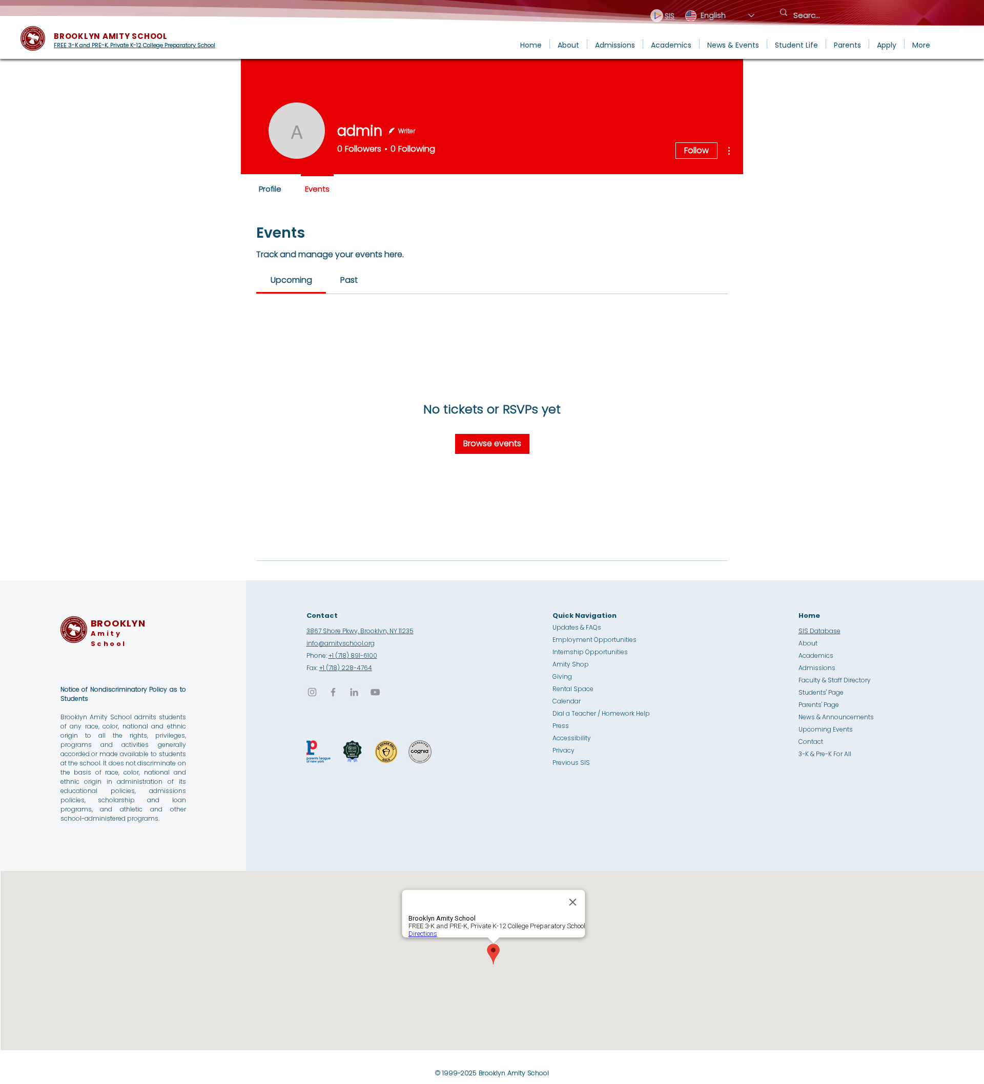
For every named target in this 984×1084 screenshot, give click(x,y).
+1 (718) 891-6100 (353, 655)
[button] (568, 44)
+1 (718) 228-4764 (345, 667)
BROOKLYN (118, 623)
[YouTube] (375, 692)
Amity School (109, 639)
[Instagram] (312, 692)
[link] (291, 280)
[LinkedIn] (354, 692)
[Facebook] (333, 692)
